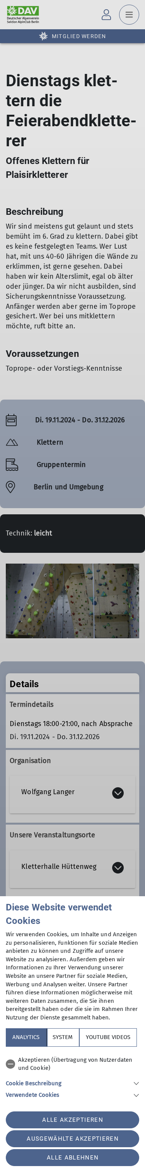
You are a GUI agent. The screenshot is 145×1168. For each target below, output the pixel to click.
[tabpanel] (72, 1076)
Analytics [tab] (25, 1037)
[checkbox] (72, 1064)
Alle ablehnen (73, 1157)
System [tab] (63, 1037)
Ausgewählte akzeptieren (73, 1138)
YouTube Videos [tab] (108, 1037)
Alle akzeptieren (72, 1119)
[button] (72, 1083)
